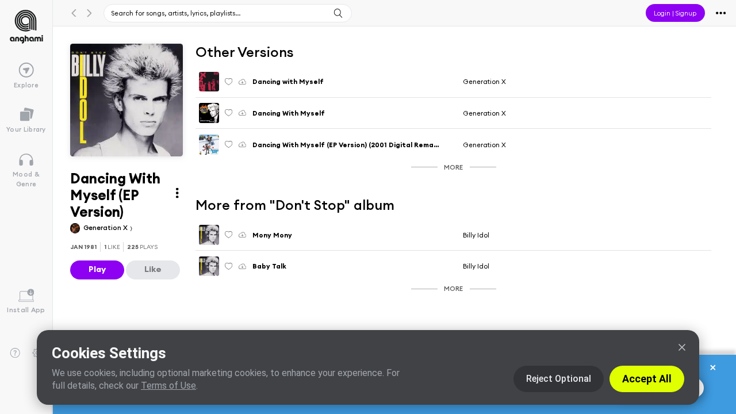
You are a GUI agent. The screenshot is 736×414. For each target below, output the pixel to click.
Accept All (647, 379)
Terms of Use (168, 385)
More (453, 167)
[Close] (682, 347)
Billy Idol (476, 235)
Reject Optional (558, 378)
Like (153, 269)
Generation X (106, 227)
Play (97, 269)
